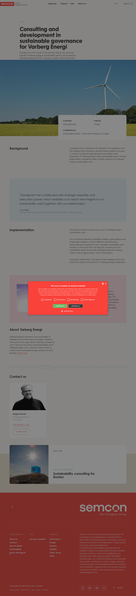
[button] (68, 311)
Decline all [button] (75, 306)
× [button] (105, 283)
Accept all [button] (60, 306)
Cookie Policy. (92, 295)
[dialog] (68, 298)
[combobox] (103, 284)
